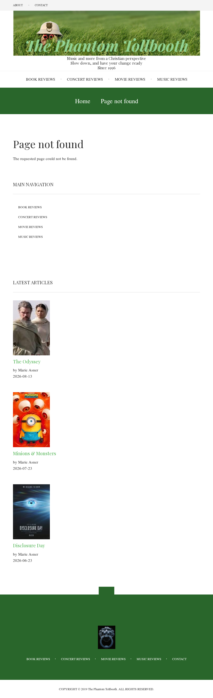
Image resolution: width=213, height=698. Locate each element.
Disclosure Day (29, 545)
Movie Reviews (130, 79)
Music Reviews (172, 79)
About (18, 5)
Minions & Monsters (34, 453)
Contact (41, 5)
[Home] (106, 32)
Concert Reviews (85, 79)
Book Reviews (40, 79)
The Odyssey (27, 361)
